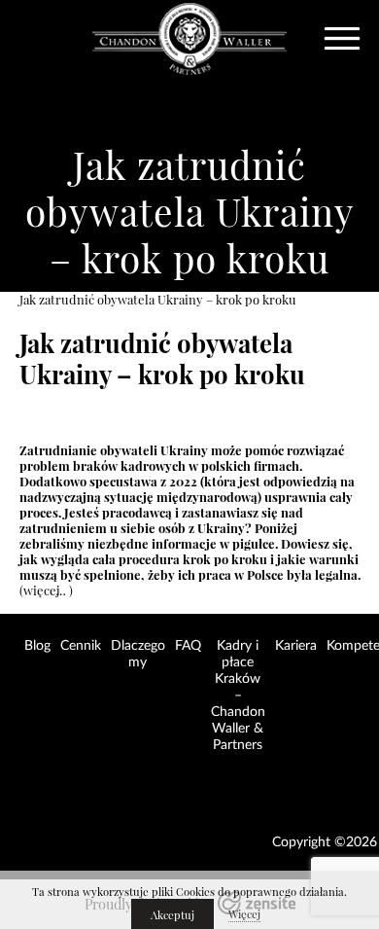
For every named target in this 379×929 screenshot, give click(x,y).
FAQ (188, 646)
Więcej (244, 914)
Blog (37, 646)
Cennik (80, 646)
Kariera (296, 646)
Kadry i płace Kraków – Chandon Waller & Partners (238, 695)
